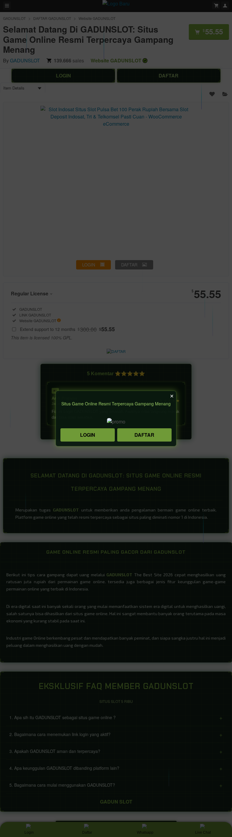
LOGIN (87, 434)
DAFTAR (144, 434)
